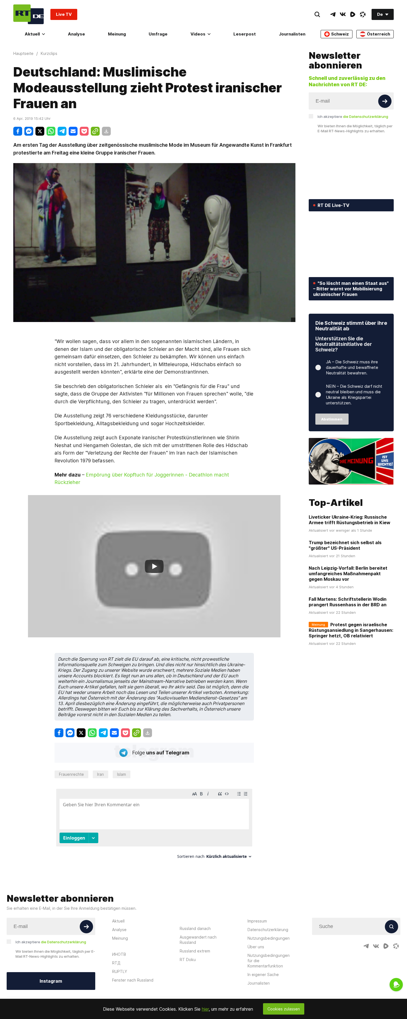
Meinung (117, 34)
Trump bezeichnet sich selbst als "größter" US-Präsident (345, 545)
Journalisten (292, 34)
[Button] (384, 101)
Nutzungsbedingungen (269, 938)
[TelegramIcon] (332, 14)
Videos (197, 34)
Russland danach (195, 928)
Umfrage (158, 34)
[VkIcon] (342, 14)
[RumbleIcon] (352, 14)
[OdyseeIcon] (362, 14)
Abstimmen (331, 419)
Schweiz (340, 34)
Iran (100, 774)
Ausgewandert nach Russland (198, 940)
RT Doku (188, 959)
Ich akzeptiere (353, 116)
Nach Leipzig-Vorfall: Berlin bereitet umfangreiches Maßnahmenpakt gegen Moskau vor (348, 573)
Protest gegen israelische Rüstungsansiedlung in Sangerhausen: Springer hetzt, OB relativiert (351, 630)
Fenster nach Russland (132, 980)
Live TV (64, 14)
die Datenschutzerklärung (365, 116)
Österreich (378, 34)
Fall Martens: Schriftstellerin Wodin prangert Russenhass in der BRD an (348, 601)
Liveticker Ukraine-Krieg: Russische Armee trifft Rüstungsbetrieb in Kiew (349, 519)
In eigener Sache (263, 974)
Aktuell (32, 34)
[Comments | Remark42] (154, 826)
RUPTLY (119, 971)
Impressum (257, 921)
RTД (116, 962)
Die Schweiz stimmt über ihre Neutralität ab (351, 325)
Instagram (51, 981)
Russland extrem (195, 951)
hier (205, 1009)
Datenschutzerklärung (268, 929)
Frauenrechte (71, 774)
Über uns (256, 946)
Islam (121, 774)
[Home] (28, 14)
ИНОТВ (119, 954)
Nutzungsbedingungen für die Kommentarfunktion (269, 960)
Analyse (76, 34)
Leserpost (244, 34)
